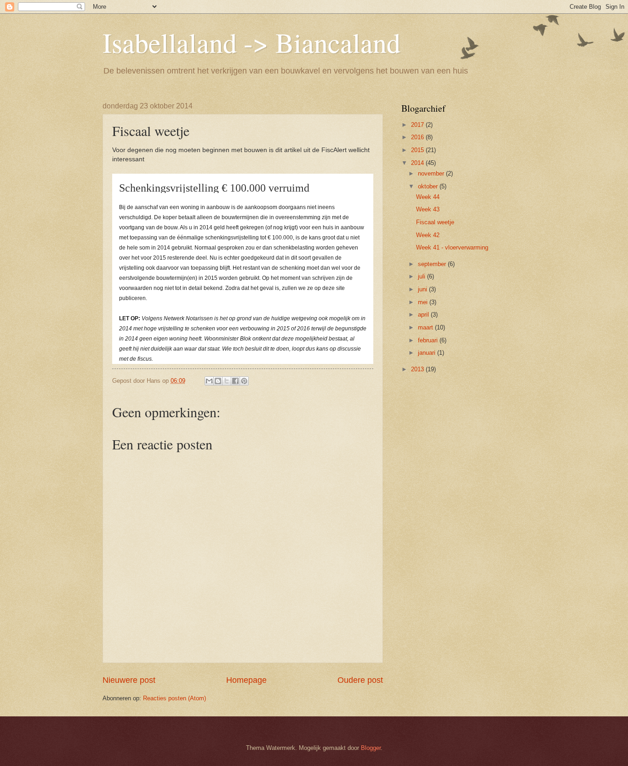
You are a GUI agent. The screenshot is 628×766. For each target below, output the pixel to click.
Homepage (246, 680)
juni (423, 289)
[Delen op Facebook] (235, 381)
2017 (418, 124)
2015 (418, 150)
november (432, 173)
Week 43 (428, 209)
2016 (418, 137)
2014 (418, 162)
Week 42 (428, 235)
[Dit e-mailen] (209, 381)
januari (427, 352)
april (424, 314)
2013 (418, 369)
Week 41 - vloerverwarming (452, 247)
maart (426, 327)
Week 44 (428, 196)
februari (429, 340)
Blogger (371, 747)
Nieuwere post (129, 680)
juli (422, 276)
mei (423, 302)
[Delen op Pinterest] (244, 381)
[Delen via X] (226, 381)
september (433, 264)
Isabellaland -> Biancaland (251, 42)
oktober (429, 186)
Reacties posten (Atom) (174, 698)
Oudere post (360, 680)
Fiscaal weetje (435, 222)
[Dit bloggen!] (218, 381)
